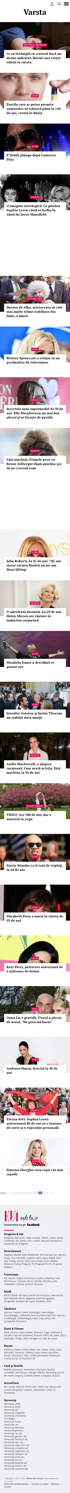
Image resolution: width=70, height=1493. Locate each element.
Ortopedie (9, 1321)
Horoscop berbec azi (15, 1465)
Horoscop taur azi (13, 1442)
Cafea (52, 1349)
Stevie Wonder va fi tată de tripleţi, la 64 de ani (35, 867)
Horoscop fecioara (14, 1427)
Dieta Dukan (26, 1332)
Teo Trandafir (18, 1257)
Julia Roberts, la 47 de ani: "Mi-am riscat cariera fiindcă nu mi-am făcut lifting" (34, 565)
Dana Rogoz (48, 1257)
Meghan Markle (12, 1254)
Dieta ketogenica (32, 1338)
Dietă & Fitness (14, 1328)
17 (34, 1193)
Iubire (60, 1237)
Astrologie (9, 1418)
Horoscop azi (11, 1409)
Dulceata (9, 1352)
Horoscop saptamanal (16, 1468)
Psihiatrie (21, 1321)
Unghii (19, 1278)
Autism (56, 1375)
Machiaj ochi (50, 1281)
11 (17, 1193)
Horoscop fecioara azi (16, 1439)
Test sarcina (58, 1315)
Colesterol (24, 1315)
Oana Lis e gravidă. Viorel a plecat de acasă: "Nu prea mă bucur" (34, 1019)
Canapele (9, 1372)
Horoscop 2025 (12, 1406)
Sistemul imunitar (35, 45)
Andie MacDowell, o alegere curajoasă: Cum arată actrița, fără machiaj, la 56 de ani (33, 768)
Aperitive (53, 1352)
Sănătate (10, 1309)
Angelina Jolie (34, 1257)
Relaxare (38, 1332)
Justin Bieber (51, 1261)
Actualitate (35, 298)
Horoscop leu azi (13, 1459)
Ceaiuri (17, 1312)
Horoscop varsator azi (16, 1454)
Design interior (37, 1372)
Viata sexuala (33, 1237)
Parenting (51, 1372)
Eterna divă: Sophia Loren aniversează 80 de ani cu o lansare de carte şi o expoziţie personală (34, 1123)
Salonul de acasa (34, 1284)
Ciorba (25, 1349)
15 (28, 1193)
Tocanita (19, 1352)
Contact (7, 1486)
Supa (59, 1349)
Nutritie (38, 1335)
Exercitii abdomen (23, 1335)
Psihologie (34, 1312)
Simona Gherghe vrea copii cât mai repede (35, 1172)
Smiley (12, 1261)
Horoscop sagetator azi (16, 1451)
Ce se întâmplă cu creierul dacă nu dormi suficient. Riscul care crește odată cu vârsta (34, 57)
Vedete (35, 197)
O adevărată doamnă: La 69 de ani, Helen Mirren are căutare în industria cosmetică (34, 616)
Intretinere (56, 1332)
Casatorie (9, 1240)
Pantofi (13, 1298)
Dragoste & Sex (13, 1234)
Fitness (14, 1332)
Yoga (46, 1332)
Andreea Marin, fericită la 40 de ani (32, 1070)
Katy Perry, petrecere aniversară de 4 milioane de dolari (35, 969)
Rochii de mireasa (39, 1295)
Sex (17, 1240)
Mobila (51, 1369)
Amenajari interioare (35, 1369)
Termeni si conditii (40, 1484)
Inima (25, 1312)
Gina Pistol (37, 1261)
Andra (20, 1261)
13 (22, 1193)
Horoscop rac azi (13, 1433)
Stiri (35, 95)
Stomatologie (11, 1315)
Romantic (20, 1237)
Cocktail (29, 1352)
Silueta (18, 1338)
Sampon (22, 1281)
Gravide (28, 1375)
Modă (7, 1291)
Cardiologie (10, 1318)
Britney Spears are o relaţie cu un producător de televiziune (33, 360)
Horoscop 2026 (12, 1403)
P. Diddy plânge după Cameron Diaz (31, 157)
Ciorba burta (11, 1358)
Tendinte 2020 (43, 1301)
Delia (27, 1261)
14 (25, 1193)
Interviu (20, 1386)
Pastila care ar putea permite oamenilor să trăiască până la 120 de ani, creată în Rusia (34, 108)
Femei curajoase (42, 1375)
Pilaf (26, 1355)
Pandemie (9, 1392)
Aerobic (8, 1335)
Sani (57, 1278)
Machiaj (49, 1278)
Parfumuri (29, 1278)
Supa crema (40, 1352)
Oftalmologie (24, 1318)
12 (20, 1193)
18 (37, 1193)
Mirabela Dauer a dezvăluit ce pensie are (30, 664)
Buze (30, 1281)
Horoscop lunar (12, 1421)
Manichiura (10, 1281)
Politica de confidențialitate (16, 1484)
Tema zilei (43, 1386)
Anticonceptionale (41, 1315)
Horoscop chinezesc (15, 1415)
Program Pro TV (43, 1263)
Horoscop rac (11, 1424)
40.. (51, 1193)
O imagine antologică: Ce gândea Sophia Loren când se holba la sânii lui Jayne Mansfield (33, 210)
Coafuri (40, 1278)
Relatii (44, 1237)
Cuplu (52, 1237)
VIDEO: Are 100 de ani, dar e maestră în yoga (29, 816)
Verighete (9, 1301)
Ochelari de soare (25, 1301)
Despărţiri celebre (22, 1389)
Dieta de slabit (51, 1335)
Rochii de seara (20, 1295)
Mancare (9, 1349)
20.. (44, 1193)
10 (14, 1193)
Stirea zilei (31, 1386)
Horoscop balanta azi (15, 1462)
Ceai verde (45, 1318)
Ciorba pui (54, 1355)
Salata (44, 1349)
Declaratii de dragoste (16, 1243)
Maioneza (17, 1355)
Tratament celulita (14, 1284)
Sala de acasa (49, 1338)
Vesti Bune (39, 1389)
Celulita (38, 1281)
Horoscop (10, 1400)
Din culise (9, 1386)
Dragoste (9, 1237)
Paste (18, 1349)
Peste (32, 1349)
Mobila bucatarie (13, 1369)
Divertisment (35, 806)
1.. (11, 1193)
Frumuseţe (11, 1274)
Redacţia (55, 1484)
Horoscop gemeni (13, 1430)
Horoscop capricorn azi (16, 1445)
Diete (7, 1332)
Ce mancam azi (27, 1358)
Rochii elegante (26, 1298)
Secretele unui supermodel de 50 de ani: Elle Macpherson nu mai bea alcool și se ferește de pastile (35, 413)
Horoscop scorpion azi (16, 1448)
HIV (53, 1318)
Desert (7, 1355)
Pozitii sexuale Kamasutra (48, 1240)
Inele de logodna (45, 1298)
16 (31, 1193)
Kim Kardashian (48, 1254)
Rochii (12, 1278)
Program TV (28, 1263)
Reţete (8, 1346)
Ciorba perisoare (38, 1355)
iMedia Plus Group (34, 1478)
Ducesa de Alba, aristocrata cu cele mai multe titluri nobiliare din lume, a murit (34, 311)
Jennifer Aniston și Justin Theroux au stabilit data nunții (34, 715)
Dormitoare (21, 1372)
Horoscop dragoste (14, 1412)
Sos (38, 1349)
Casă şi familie (13, 1366)
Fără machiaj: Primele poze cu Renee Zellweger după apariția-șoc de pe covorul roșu (34, 463)
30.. (48, 1193)
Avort (35, 1318)
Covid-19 (50, 1389)
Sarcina (8, 1312)
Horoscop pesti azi (14, 1456)
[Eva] (10, 4)
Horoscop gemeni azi (15, 1436)
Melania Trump (12, 1263)
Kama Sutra (26, 1240)
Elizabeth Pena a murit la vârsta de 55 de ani (35, 918)
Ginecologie (47, 1312)
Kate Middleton (30, 1254)
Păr (6, 1278)
